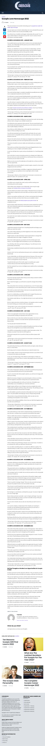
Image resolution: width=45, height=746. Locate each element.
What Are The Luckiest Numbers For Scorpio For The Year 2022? (33, 656)
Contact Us (4, 742)
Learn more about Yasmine (22, 620)
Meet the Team (5, 738)
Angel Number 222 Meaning (29, 707)
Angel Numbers (27, 700)
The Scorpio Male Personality (11, 681)
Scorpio (17, 636)
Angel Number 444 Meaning (29, 711)
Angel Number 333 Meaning (29, 709)
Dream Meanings (27, 702)
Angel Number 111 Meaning (29, 705)
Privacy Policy (5, 740)
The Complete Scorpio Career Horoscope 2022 (31, 683)
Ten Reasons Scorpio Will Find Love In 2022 (10, 642)
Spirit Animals (26, 704)
